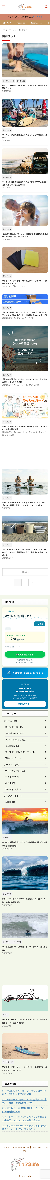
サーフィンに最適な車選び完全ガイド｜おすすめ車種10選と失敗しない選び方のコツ (25, 183)
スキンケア (28, 384)
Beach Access (36, 23)
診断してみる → (25, 704)
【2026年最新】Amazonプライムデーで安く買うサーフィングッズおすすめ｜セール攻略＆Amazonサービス (25, 313)
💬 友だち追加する (25, 654)
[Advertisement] (25, 454)
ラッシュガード (11, 435)
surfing (20, 384)
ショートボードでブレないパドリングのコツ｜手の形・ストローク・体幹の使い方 (24, 1118)
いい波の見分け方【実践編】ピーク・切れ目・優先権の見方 (23, 1109)
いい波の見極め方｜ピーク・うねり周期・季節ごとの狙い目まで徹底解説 (24, 1092)
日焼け (36, 384)
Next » (25, 572)
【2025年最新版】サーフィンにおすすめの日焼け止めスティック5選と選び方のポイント (25, 235)
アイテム (20, 318)
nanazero (21, 23)
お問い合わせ (37, 1147)
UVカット (20, 432)
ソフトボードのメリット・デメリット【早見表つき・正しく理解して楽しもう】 (24, 1127)
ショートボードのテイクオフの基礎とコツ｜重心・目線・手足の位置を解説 (24, 1101)
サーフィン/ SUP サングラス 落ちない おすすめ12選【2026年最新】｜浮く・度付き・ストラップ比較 (23, 504)
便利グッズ (7, 23)
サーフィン (21, 286)
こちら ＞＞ (38, 16)
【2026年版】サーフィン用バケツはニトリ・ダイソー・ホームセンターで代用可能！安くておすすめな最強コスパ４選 (25, 552)
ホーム (6, 1147)
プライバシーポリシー (20, 1147)
